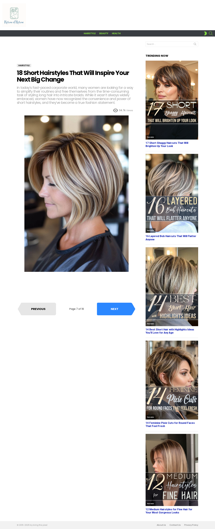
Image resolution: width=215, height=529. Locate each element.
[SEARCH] (211, 33)
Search (195, 44)
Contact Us (175, 525)
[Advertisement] (76, 53)
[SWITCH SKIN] (205, 33)
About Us (161, 525)
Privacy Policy (191, 525)
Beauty (103, 33)
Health (116, 33)
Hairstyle (90, 33)
